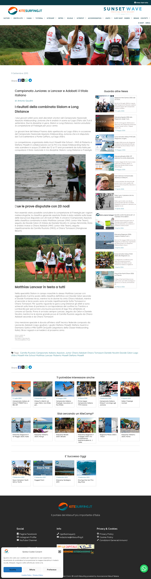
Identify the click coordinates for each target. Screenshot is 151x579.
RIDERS (127, 18)
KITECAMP (50, 18)
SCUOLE (70, 18)
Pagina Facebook (28, 534)
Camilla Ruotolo (28, 352)
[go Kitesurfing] (75, 510)
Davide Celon (126, 352)
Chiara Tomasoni (95, 352)
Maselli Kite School (26, 355)
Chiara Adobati (79, 352)
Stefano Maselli (76, 355)
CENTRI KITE (18, 18)
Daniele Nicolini (111, 352)
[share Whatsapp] (26, 80)
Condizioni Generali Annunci (113, 540)
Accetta (12, 570)
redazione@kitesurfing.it (71, 537)
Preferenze (51, 570)
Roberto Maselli (61, 355)
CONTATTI (144, 18)
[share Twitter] (22, 80)
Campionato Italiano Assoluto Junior (53, 352)
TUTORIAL (39, 18)
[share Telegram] (30, 80)
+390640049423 (67, 534)
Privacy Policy (38, 575)
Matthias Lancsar (44, 355)
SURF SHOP (118, 18)
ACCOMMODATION (94, 18)
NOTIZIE (7, 18)
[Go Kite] (25, 14)
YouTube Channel (28, 540)
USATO (107, 18)
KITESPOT (80, 18)
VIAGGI (29, 18)
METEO (60, 18)
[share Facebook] (19, 80)
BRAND (136, 18)
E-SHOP (141, 23)
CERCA (147, 23)
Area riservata (142, 3)
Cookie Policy (26, 575)
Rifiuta (32, 570)
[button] (60, 552)
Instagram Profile (27, 537)
